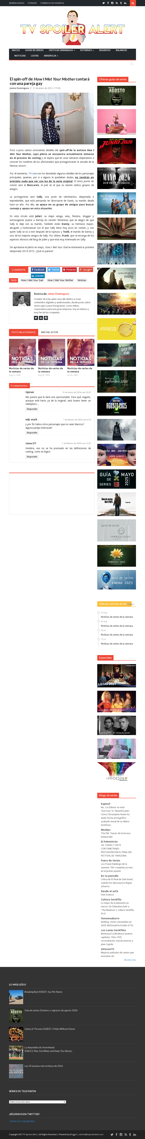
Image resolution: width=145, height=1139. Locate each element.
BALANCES (121, 50)
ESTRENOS (86, 50)
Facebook (39, 269)
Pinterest (71, 269)
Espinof (105, 803)
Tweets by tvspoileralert (22, 1121)
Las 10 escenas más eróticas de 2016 (44, 1066)
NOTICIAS (20, 55)
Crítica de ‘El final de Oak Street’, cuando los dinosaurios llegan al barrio (117, 883)
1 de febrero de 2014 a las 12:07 (76, 443)
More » (130, 604)
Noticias (82, 280)
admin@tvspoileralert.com (91, 1134)
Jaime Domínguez (20, 88)
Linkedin (39, 275)
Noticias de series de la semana (21, 370)
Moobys (106, 829)
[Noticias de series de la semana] (22, 352)
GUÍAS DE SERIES (34, 50)
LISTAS (35, 55)
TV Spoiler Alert (30, 1134)
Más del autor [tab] (49, 332)
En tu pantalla (109, 875)
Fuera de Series (110, 860)
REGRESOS (105, 50)
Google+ (87, 269)
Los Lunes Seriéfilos (113, 930)
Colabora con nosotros (52, 3)
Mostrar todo (130, 960)
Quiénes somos (16, 3)
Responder (32, 409)
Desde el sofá (109, 891)
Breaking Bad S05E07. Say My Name (43, 991)
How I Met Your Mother (60, 280)
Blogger (73, 1134)
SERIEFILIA (50, 55)
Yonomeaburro (110, 918)
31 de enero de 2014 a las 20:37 (76, 392)
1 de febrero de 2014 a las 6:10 (77, 420)
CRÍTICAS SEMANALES (61, 50)
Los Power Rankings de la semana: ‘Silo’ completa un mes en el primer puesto (117, 867)
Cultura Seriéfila (111, 899)
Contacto (32, 3)
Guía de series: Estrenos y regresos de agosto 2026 (51, 1010)
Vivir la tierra (107, 894)
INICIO (16, 50)
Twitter (55, 269)
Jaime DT (30, 443)
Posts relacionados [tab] (24, 332)
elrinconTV (107, 949)
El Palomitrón (109, 841)
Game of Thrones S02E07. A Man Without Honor (50, 1028)
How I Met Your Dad (32, 280)
